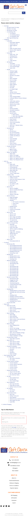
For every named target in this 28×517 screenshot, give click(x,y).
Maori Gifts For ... (11, 340)
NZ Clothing (9, 388)
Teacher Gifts (13, 235)
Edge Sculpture (13, 84)
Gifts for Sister (13, 193)
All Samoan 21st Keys (12, 30)
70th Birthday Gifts (14, 274)
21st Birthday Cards (14, 36)
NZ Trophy (12, 359)
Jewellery (12, 200)
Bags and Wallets (14, 197)
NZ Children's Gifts (14, 183)
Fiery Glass (12, 86)
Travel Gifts (12, 238)
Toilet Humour (13, 60)
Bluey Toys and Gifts (14, 176)
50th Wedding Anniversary (16, 250)
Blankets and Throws (15, 134)
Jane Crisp (12, 394)
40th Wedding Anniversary (16, 248)
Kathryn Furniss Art (14, 396)
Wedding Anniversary (14, 251)
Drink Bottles (13, 140)
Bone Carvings (13, 353)
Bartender (12, 224)
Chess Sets (12, 147)
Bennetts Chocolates (15, 75)
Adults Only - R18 (14, 54)
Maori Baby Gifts (14, 170)
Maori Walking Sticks (14, 325)
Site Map (20, 513)
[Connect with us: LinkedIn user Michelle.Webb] (6, 506)
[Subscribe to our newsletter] (9, 506)
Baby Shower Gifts (14, 165)
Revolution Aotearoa (14, 110)
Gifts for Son (13, 215)
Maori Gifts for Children (15, 344)
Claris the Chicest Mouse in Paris (17, 179)
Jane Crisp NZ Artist (14, 384)
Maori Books (13, 307)
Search (14, 503)
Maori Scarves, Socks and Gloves (17, 319)
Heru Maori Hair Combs (15, 347)
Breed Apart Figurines (15, 42)
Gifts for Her (10, 186)
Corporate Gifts (13, 226)
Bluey (11, 77)
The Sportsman (13, 220)
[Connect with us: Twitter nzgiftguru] (4, 506)
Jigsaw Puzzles (13, 149)
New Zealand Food (14, 377)
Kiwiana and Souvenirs (12, 370)
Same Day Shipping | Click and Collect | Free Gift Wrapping (14, 1)
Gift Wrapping (14, 495)
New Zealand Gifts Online (10, 355)
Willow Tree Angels (14, 155)
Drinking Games (13, 56)
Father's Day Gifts (14, 221)
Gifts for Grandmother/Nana (16, 190)
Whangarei (14, 468)
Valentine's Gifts (13, 286)
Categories (6, 39)
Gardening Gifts (13, 199)
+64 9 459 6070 (15, 460)
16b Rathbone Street (15, 465)
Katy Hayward (13, 397)
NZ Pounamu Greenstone (19, 202)
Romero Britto (13, 113)
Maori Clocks (13, 310)
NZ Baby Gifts (13, 171)
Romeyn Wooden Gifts (15, 117)
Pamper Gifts (13, 208)
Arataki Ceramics (14, 72)
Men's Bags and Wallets (15, 217)
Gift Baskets (10, 62)
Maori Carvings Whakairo (15, 308)
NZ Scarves (12, 390)
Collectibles (9, 41)
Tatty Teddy (12, 123)
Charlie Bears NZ (14, 44)
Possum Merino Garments (16, 364)
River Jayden (12, 111)
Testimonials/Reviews (14, 480)
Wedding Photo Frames (15, 301)
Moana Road (13, 105)
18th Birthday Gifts (14, 263)
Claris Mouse (13, 83)
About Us (14, 478)
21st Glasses (13, 33)
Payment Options (14, 488)
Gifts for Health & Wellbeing (16, 229)
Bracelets (12, 349)
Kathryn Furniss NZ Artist (15, 387)
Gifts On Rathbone (14, 513)
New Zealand (14, 470)
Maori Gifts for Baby (14, 343)
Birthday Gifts (10, 254)
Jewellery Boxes (13, 206)
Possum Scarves (13, 367)
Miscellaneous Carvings (15, 334)
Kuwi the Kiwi (13, 182)
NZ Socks (12, 391)
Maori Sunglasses (14, 320)
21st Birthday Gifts (11, 32)
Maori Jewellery (13, 316)
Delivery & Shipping (14, 483)
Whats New (12, 153)
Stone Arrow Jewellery (15, 122)
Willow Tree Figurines (12, 152)
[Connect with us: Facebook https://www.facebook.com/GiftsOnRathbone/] (1, 506)
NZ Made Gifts (10, 356)
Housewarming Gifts (14, 283)
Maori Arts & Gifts (11, 305)
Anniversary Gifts (11, 244)
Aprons (11, 129)
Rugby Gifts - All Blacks (15, 232)
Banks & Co (12, 74)
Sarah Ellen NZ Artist (14, 385)
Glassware (12, 141)
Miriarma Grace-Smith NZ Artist (17, 399)
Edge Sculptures (13, 45)
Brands (8, 69)
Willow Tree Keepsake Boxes (16, 159)
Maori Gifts (6, 304)
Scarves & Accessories (15, 209)
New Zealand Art (11, 382)
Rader (11, 107)
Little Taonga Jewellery (15, 96)
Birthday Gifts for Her (15, 256)
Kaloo (11, 90)
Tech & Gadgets (13, 150)
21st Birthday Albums (15, 35)
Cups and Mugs (13, 138)
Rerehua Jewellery (14, 108)
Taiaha (11, 326)
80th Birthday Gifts (14, 275)
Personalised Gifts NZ (15, 241)
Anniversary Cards (14, 253)
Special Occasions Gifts (12, 277)
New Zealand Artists (11, 393)
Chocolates (12, 63)
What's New (9, 239)
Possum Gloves (13, 365)
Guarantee (14, 500)
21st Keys (6, 26)
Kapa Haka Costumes (15, 338)
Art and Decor (13, 131)
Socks (11, 59)
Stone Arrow (15, 203)
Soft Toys (12, 185)
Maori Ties (12, 322)
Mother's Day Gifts (14, 194)
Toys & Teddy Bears (14, 173)
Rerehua (15, 205)
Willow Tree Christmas (15, 156)
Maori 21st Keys (13, 331)
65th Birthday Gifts (14, 272)
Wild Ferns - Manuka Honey (16, 125)
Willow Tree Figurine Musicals (16, 158)
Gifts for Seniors (13, 57)
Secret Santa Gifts (11, 302)
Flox (11, 47)
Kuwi (11, 95)
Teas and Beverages (14, 66)
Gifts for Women (11, 196)
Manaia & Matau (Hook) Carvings (17, 329)
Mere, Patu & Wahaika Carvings (17, 332)
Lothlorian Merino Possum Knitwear (18, 98)
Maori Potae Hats (14, 317)
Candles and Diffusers (15, 135)
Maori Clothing (10, 313)
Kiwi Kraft (12, 126)
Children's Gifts (10, 174)
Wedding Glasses (14, 299)
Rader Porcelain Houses (15, 48)
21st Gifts (12, 265)
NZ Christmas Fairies (14, 374)
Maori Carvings (10, 323)
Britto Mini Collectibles (18, 116)
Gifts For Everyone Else (12, 223)
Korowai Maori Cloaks (12, 337)
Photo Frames (13, 143)
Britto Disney (16, 114)
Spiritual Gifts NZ (14, 233)
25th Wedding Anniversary (16, 245)
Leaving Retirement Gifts (15, 284)
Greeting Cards (13, 259)
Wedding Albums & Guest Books (17, 290)
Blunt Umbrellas (13, 78)
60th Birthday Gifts (14, 271)
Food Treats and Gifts (15, 65)
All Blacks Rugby (13, 71)
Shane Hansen (13, 119)
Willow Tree (12, 51)
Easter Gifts (12, 68)
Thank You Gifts (13, 287)
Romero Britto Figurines (15, 50)
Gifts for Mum (13, 191)
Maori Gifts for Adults (15, 341)
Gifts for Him (10, 212)
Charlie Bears (13, 81)
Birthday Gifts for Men (15, 257)
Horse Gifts (12, 230)
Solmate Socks (13, 120)
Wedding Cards (13, 295)
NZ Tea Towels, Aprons (15, 373)
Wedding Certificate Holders (16, 296)
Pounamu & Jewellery (12, 346)
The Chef (12, 236)
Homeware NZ (10, 128)
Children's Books (14, 177)
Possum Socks (13, 368)
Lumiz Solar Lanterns (15, 101)
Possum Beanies (14, 362)
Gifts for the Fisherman (15, 218)
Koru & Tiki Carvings (14, 328)
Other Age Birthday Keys (12, 38)
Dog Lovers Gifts (14, 227)
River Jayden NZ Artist (15, 400)
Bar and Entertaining (14, 132)
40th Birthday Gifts (14, 268)
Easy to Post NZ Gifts (15, 371)
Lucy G (11, 99)
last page (14, 427)
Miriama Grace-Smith (15, 104)
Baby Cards (12, 164)
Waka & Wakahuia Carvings (16, 335)
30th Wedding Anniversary (16, 247)
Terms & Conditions (14, 485)
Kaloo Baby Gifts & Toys (15, 168)
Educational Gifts (14, 180)
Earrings (11, 350)
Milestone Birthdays (11, 260)
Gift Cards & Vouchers (15, 358)
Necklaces (12, 352)
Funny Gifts (9, 53)
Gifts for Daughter (14, 188)
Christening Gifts (13, 167)
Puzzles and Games (11, 146)
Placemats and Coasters (15, 144)
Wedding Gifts (10, 289)
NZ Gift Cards (13, 379)
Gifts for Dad (13, 214)
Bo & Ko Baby (13, 80)
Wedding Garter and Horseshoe (17, 298)
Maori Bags (12, 314)
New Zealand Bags (14, 381)
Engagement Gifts (14, 280)
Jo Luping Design (14, 89)
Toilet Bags (12, 211)
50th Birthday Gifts (14, 269)
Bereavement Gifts (14, 278)
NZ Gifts (9, 376)
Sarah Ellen (12, 402)
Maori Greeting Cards (15, 311)
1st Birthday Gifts (14, 262)
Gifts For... (6, 161)
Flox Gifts (12, 87)
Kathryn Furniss (13, 92)
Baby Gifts (9, 162)
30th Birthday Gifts (14, 266)
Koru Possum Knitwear (15, 93)
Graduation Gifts (13, 281)
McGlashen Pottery (14, 102)
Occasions (6, 242)
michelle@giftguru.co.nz (15, 462)
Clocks (11, 137)
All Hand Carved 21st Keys (13, 27)
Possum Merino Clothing (12, 361)
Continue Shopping (7, 404)
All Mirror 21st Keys (11, 29)
